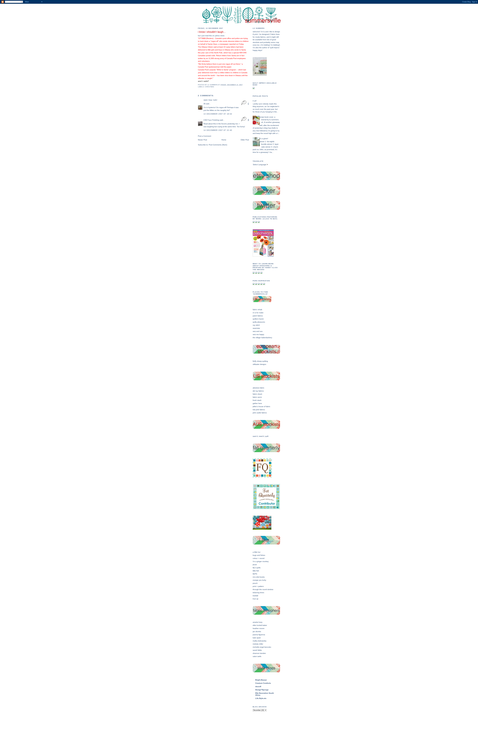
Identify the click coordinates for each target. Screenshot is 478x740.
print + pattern (258, 586)
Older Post (245, 140)
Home (223, 140)
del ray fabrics (258, 391)
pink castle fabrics (260, 413)
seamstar (256, 328)
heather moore (258, 628)
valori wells (257, 656)
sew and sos (258, 331)
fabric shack (257, 394)
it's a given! (263, 139)
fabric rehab (257, 310)
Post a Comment (204, 136)
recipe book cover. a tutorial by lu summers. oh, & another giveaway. (269, 119)
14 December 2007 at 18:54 (218, 114)
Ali (204, 104)
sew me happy (258, 334)
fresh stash (257, 400)
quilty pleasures (259, 322)
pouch (255, 583)
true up (255, 599)
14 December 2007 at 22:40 (218, 130)
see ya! (254, 101)
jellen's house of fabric (261, 406)
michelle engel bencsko (262, 647)
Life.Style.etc (260, 698)
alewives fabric (258, 388)
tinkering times (258, 593)
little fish (256, 571)
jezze (255, 565)
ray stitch (256, 325)
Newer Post (202, 140)
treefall (255, 596)
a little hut (256, 552)
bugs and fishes (259, 555)
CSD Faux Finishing (211, 120)
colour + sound (258, 558)
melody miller (258, 644)
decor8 (258, 686)
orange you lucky (259, 580)
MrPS (255, 574)
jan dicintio (257, 631)
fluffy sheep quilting (260, 361)
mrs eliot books (259, 577)
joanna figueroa (259, 635)
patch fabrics (258, 316)
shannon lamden (259, 653)
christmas (209, 86)
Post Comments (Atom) (218, 145)
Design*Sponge (262, 690)
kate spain (257, 638)
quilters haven (258, 319)
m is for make (258, 313)
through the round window (263, 589)
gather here (257, 403)
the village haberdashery (262, 338)
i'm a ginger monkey (261, 561)
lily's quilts (257, 568)
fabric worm (257, 397)
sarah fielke (257, 650)
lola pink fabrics (259, 410)
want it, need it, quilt (260, 436)
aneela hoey (257, 622)
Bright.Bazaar (261, 680)
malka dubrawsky (259, 641)
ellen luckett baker (260, 625)
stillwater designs (259, 364)
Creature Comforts (263, 683)
